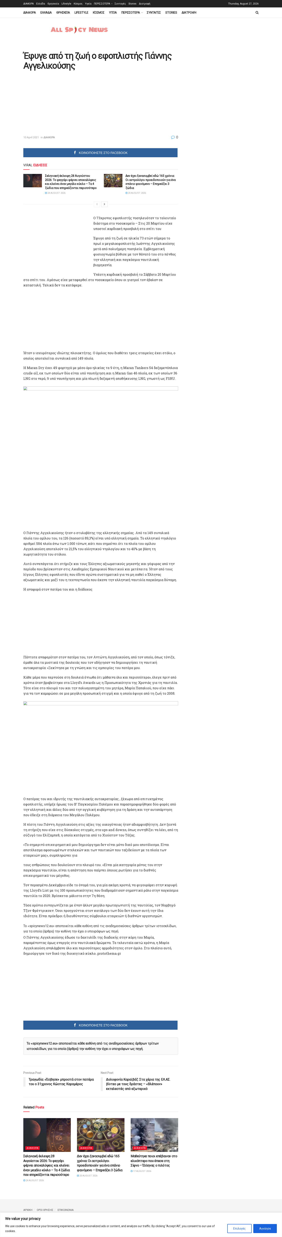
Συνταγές (120, 3)
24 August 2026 (56, 193)
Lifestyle (66, 3)
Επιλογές (239, 1228)
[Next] (104, 204)
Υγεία (88, 3)
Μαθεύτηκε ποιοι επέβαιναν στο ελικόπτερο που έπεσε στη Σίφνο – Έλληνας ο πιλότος (154, 1160)
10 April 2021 (31, 137)
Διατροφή (144, 3)
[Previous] (97, 204)
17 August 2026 (142, 1171)
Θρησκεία (53, 3)
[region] (141, 1224)
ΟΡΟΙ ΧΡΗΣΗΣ (45, 1209)
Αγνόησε (265, 1228)
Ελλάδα (40, 3)
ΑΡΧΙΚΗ (27, 1209)
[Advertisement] (58, 103)
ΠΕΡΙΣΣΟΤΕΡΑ (102, 3)
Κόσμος (78, 3)
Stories (132, 3)
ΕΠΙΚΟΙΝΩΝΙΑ (66, 1209)
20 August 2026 (136, 193)
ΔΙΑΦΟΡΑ (28, 3)
